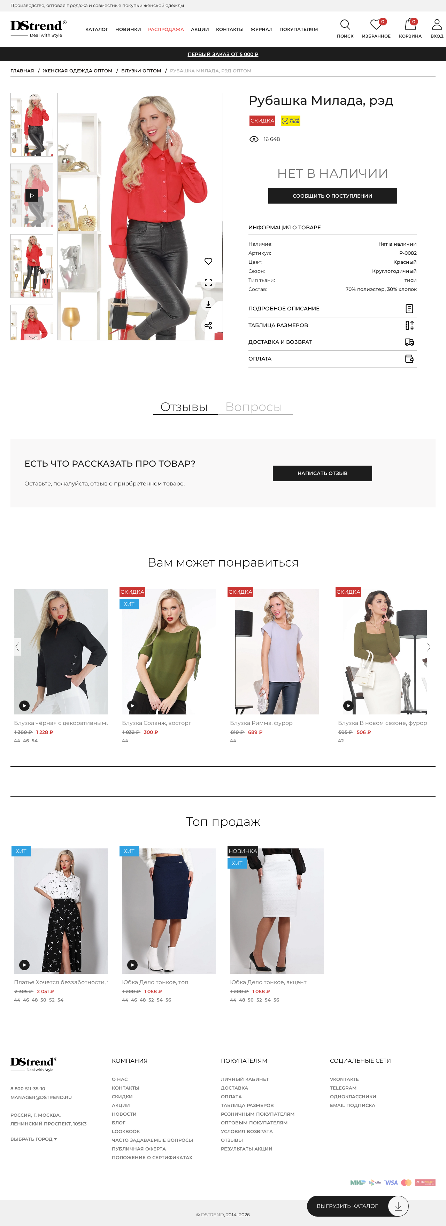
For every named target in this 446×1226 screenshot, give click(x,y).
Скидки (122, 1096)
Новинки (128, 29)
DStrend (212, 1214)
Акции (200, 29)
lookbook (126, 1131)
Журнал (261, 29)
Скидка (262, 120)
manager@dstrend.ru (41, 1097)
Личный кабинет (245, 1079)
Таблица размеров (247, 1105)
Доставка (234, 1088)
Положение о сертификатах (152, 1157)
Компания (130, 1061)
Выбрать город (31, 1139)
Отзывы (232, 1140)
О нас (120, 1079)
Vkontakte (344, 1079)
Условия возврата (247, 1131)
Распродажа (166, 29)
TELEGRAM (343, 1088)
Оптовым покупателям (254, 1122)
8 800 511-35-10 (27, 1088)
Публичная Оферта (139, 1149)
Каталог (96, 29)
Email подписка (352, 1105)
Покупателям (245, 1061)
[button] (33, 97)
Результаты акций (246, 1149)
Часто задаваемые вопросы (152, 1140)
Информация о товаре (284, 227)
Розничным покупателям (258, 1114)
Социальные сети (361, 1061)
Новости (124, 1114)
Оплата (231, 1096)
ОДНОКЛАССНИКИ (353, 1096)
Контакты (230, 29)
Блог (118, 1122)
